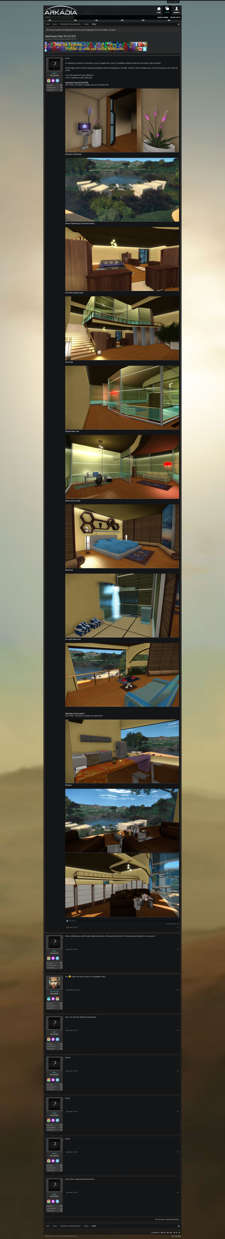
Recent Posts (175, 17)
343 (61, 1003)
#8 (177, 1192)
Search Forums (163, 17)
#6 (177, 1111)
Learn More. (112, 30)
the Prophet (54, 991)
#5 (177, 1071)
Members (176, 12)
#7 (177, 1152)
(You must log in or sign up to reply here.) (167, 1219)
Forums (167, 12)
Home (159, 12)
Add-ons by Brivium (61, 1236)
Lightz (66, 39)
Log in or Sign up (173, 2)
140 (61, 85)
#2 (177, 949)
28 (61, 90)
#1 (177, 927)
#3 (177, 990)
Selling (56, 39)
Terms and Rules (176, 1236)
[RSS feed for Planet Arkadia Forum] (179, 1232)
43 (61, 1008)
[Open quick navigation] (179, 24)
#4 (177, 1030)
